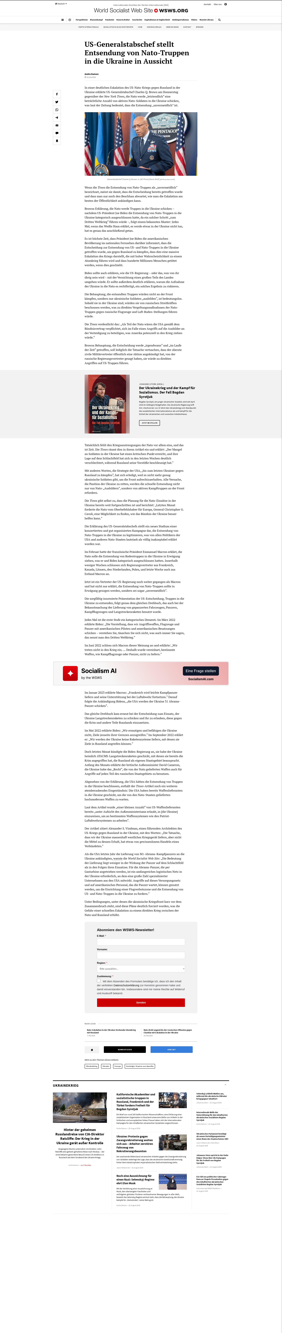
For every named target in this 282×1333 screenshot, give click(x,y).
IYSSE (140, 27)
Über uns (218, 4)
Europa (118, 1066)
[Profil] (225, 4)
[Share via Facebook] (57, 94)
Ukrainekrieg (91, 1066)
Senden (141, 1002)
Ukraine (106, 1066)
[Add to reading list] (57, 141)
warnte (117, 858)
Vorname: (102, 949)
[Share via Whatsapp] (57, 110)
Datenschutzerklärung (126, 985)
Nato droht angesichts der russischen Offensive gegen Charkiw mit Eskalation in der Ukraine (168, 1031)
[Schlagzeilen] (69, 21)
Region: (101, 963)
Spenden (200, 27)
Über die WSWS (172, 27)
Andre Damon (92, 73)
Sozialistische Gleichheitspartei (118, 27)
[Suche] (219, 21)
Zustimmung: (104, 976)
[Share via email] (57, 125)
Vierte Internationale (88, 27)
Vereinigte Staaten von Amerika (140, 1066)
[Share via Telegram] (57, 117)
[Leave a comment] (57, 133)
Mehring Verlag (154, 27)
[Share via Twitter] (57, 102)
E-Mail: (100, 936)
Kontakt (207, 4)
